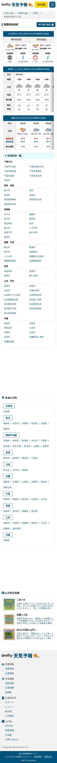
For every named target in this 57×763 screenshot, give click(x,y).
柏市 (31, 223)
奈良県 (44, 482)
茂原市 (7, 286)
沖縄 (8, 535)
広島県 (34, 499)
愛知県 (25, 458)
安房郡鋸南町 (35, 261)
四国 (8, 505)
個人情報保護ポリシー (28, 753)
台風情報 (9, 673)
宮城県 (25, 423)
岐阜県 (6, 458)
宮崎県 (6, 528)
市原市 (7, 180)
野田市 (32, 219)
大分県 (44, 523)
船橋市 (32, 214)
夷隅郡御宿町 (10, 261)
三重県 (34, 458)
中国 (8, 493)
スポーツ (9, 702)
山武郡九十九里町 (12, 295)
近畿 (8, 476)
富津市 (7, 275)
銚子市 (7, 190)
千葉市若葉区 (35, 171)
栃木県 (16, 440)
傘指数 (8, 692)
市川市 (7, 214)
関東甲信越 (23, 13)
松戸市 (7, 219)
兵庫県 (34, 482)
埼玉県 (34, 440)
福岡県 (6, 523)
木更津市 (8, 271)
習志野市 (8, 223)
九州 (8, 517)
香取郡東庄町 (10, 204)
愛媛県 (25, 511)
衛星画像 (9, 730)
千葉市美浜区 (35, 176)
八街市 (32, 328)
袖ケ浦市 (33, 275)
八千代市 (33, 228)
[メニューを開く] (52, 5)
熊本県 (34, 523)
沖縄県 (6, 540)
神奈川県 (17, 446)
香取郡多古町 (35, 199)
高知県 (34, 511)
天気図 (8, 735)
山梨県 (36, 446)
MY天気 (41, 4)
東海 (8, 452)
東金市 (32, 286)
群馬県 (25, 440)
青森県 (6, 423)
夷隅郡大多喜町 (36, 256)
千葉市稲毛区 (10, 171)
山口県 (44, 499)
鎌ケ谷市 (33, 232)
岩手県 (16, 423)
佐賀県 (16, 523)
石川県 (16, 470)
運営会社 (48, 757)
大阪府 (25, 482)
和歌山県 (7, 487)
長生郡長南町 (10, 313)
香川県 (16, 511)
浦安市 (7, 237)
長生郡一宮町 (35, 299)
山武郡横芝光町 (11, 299)
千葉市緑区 (9, 176)
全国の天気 (8, 13)
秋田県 (34, 423)
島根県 (16, 499)
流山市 (7, 228)
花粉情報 (9, 683)
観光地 (8, 711)
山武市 (7, 290)
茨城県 (6, 440)
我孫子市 (8, 232)
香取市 (32, 195)
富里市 (7, 337)
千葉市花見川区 (36, 166)
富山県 (6, 470)
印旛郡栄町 (9, 341)
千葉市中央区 (10, 166)
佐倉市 (32, 323)
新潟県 (27, 446)
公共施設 (9, 715)
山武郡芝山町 (35, 295)
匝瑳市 (7, 195)
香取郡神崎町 (10, 199)
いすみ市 (8, 256)
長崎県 (25, 523)
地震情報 (9, 668)
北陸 (8, 464)
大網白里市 (34, 290)
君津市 (32, 271)
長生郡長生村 (35, 304)
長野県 (46, 446)
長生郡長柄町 (35, 308)
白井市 (32, 332)
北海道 (9, 406)
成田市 (7, 323)
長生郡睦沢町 (10, 304)
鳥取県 (6, 499)
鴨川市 (7, 252)
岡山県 (25, 499)
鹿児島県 (17, 528)
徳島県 (6, 511)
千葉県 (35, 13)
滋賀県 (6, 482)
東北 (8, 418)
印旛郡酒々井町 (36, 337)
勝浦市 (32, 247)
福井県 (25, 470)
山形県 (44, 423)
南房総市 (33, 252)
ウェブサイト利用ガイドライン (18, 757)
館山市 (7, 247)
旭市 (31, 190)
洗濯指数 (9, 687)
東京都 (6, 446)
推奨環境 (38, 757)
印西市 (7, 332)
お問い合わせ (11, 739)
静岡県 (16, 458)
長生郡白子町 (10, 308)
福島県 (6, 429)
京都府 (16, 482)
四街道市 (8, 328)
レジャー (9, 707)
